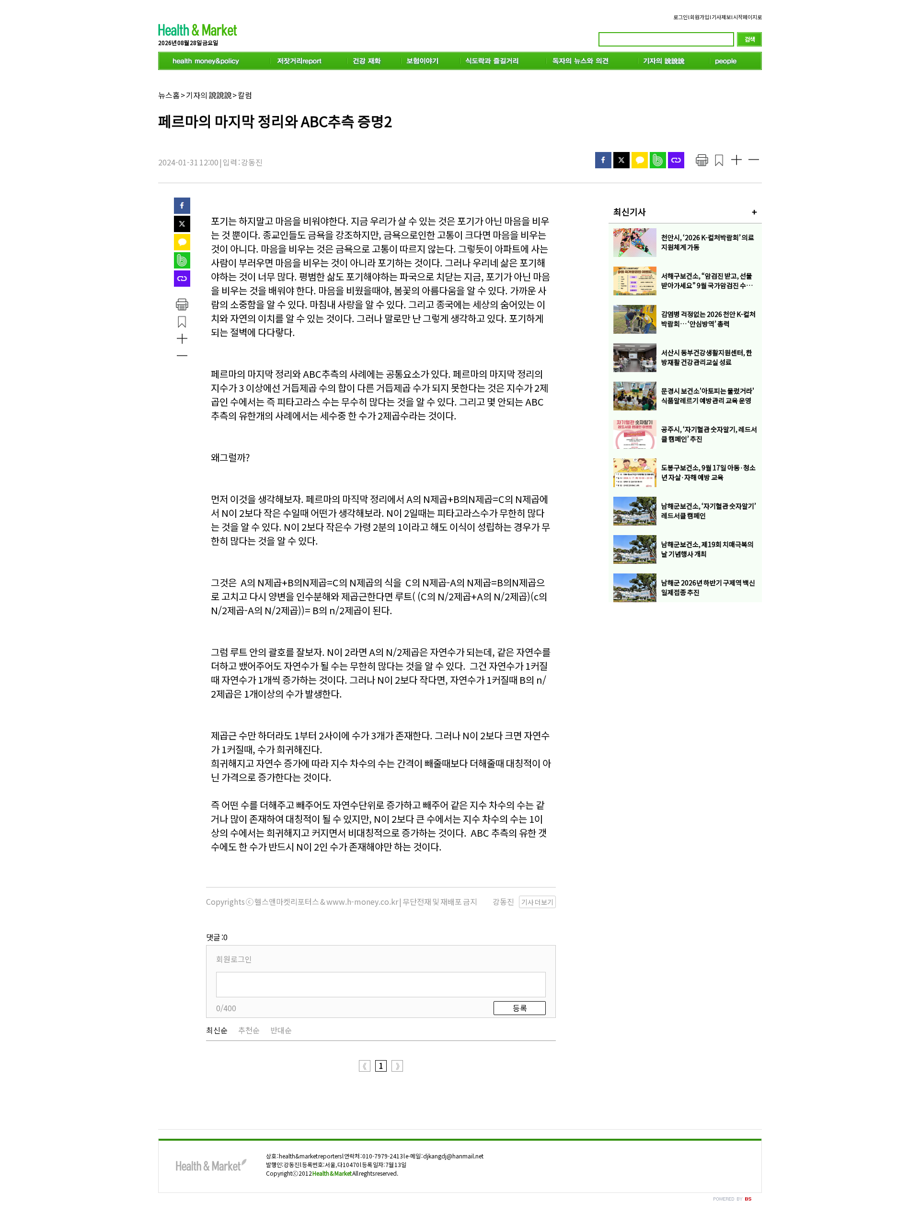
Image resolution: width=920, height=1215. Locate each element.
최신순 (217, 1030)
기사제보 (721, 17)
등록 (520, 1008)
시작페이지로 (747, 17)
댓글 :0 (217, 937)
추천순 (249, 1030)
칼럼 (245, 95)
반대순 (281, 1030)
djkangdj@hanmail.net (453, 1156)
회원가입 (699, 17)
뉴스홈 (169, 95)
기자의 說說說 (208, 95)
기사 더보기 (537, 902)
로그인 (680, 17)
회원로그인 (234, 959)
